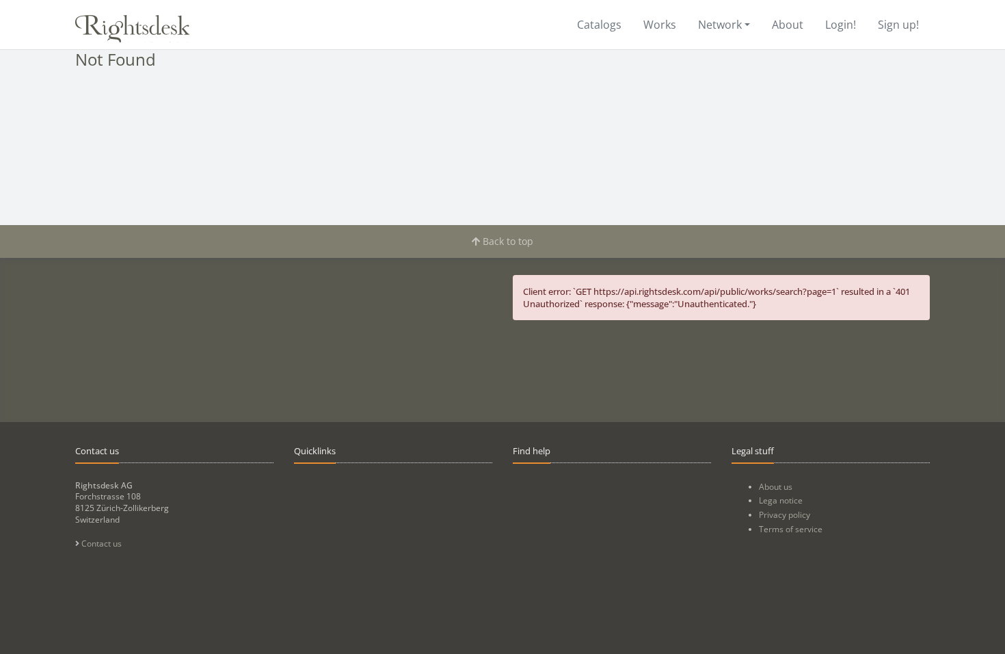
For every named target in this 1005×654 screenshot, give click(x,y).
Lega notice (781, 500)
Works (659, 24)
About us (775, 487)
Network (720, 24)
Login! (840, 24)
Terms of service (790, 529)
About (787, 24)
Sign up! (898, 24)
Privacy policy (784, 515)
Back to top (506, 241)
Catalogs (599, 24)
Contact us (100, 543)
